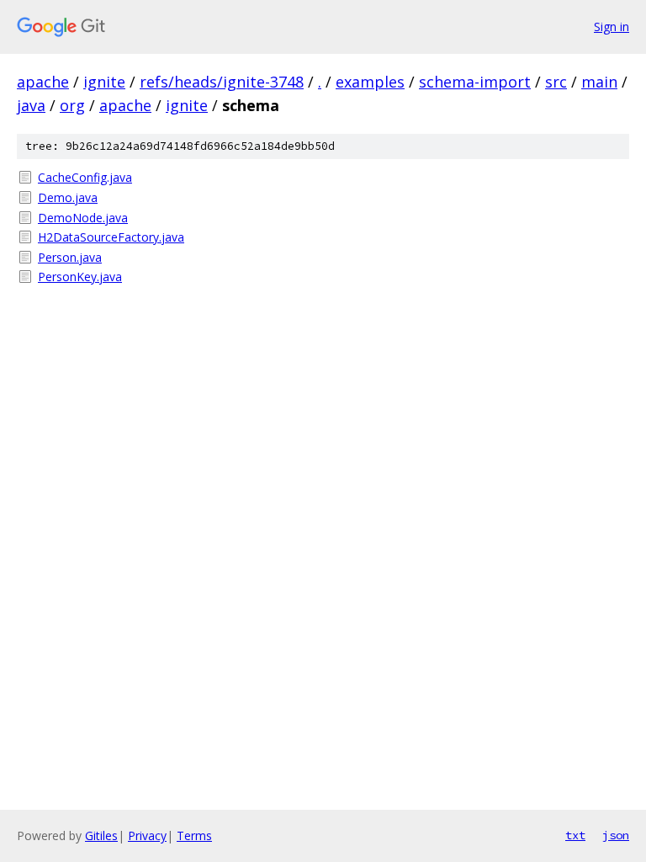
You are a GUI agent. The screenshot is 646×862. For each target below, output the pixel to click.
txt (575, 835)
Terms (194, 835)
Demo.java (68, 197)
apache (43, 82)
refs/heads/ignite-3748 (222, 82)
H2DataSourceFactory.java (111, 237)
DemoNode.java (83, 218)
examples (370, 82)
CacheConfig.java (85, 177)
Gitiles (101, 835)
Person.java (70, 257)
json (615, 835)
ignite (104, 82)
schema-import (475, 82)
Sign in (611, 27)
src (556, 82)
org (72, 105)
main (599, 82)
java (31, 105)
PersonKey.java (80, 277)
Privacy (147, 835)
